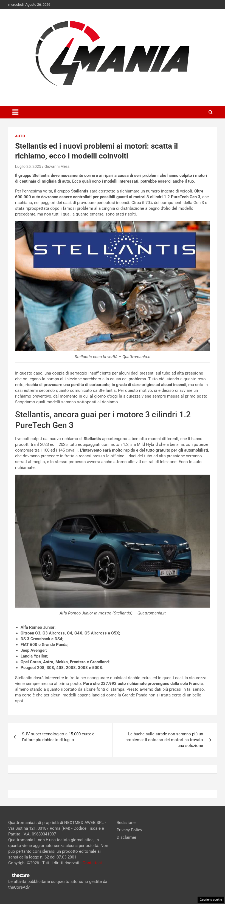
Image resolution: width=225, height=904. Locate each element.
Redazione (126, 822)
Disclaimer (126, 837)
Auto (20, 136)
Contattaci (92, 862)
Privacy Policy (129, 830)
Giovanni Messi (57, 166)
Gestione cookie (211, 900)
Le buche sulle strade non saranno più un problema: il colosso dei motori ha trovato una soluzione (164, 740)
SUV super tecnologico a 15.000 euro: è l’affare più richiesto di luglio (58, 737)
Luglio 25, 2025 (28, 166)
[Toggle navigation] (15, 112)
